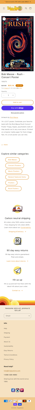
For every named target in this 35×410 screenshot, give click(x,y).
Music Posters (13, 171)
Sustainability (26, 227)
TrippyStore (20, 408)
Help (5, 328)
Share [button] (6, 144)
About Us (7, 341)
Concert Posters (14, 165)
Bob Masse (14, 117)
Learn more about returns (16, 261)
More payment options (17, 112)
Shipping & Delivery (16, 231)
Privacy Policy (9, 359)
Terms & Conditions (10, 355)
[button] (4, 8)
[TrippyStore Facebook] (13, 392)
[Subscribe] (29, 315)
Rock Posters (13, 188)
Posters (11, 183)
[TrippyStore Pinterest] (22, 392)
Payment (7, 337)
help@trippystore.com (12, 371)
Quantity (4, 91)
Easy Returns (8, 350)
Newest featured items (17, 177)
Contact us (16, 290)
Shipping (6, 88)
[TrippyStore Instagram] (17, 392)
